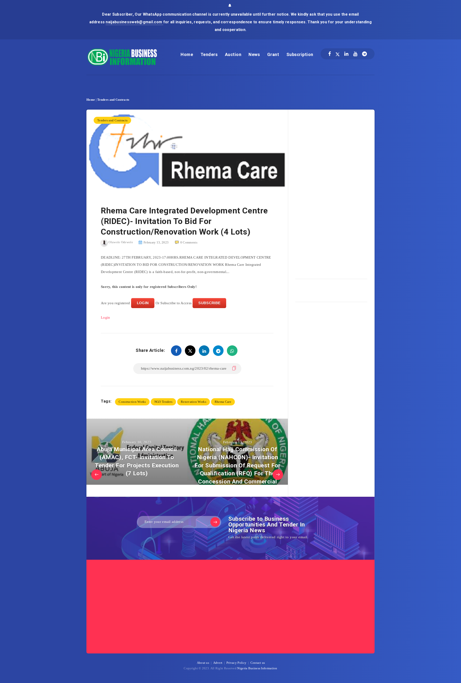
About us (203, 662)
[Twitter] (337, 54)
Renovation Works (193, 402)
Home (187, 54)
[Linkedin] (346, 54)
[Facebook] (329, 54)
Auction (233, 54)
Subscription (299, 54)
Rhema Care (223, 402)
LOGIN (143, 303)
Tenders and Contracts (113, 99)
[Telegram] (364, 54)
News (254, 54)
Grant (273, 54)
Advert (218, 662)
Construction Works (132, 402)
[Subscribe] (215, 522)
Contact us (257, 662)
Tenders (209, 54)
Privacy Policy (236, 662)
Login (105, 317)
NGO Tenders (163, 402)
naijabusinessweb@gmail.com (134, 22)
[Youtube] (355, 54)
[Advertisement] (331, 192)
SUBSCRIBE (209, 303)
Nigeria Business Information (257, 668)
